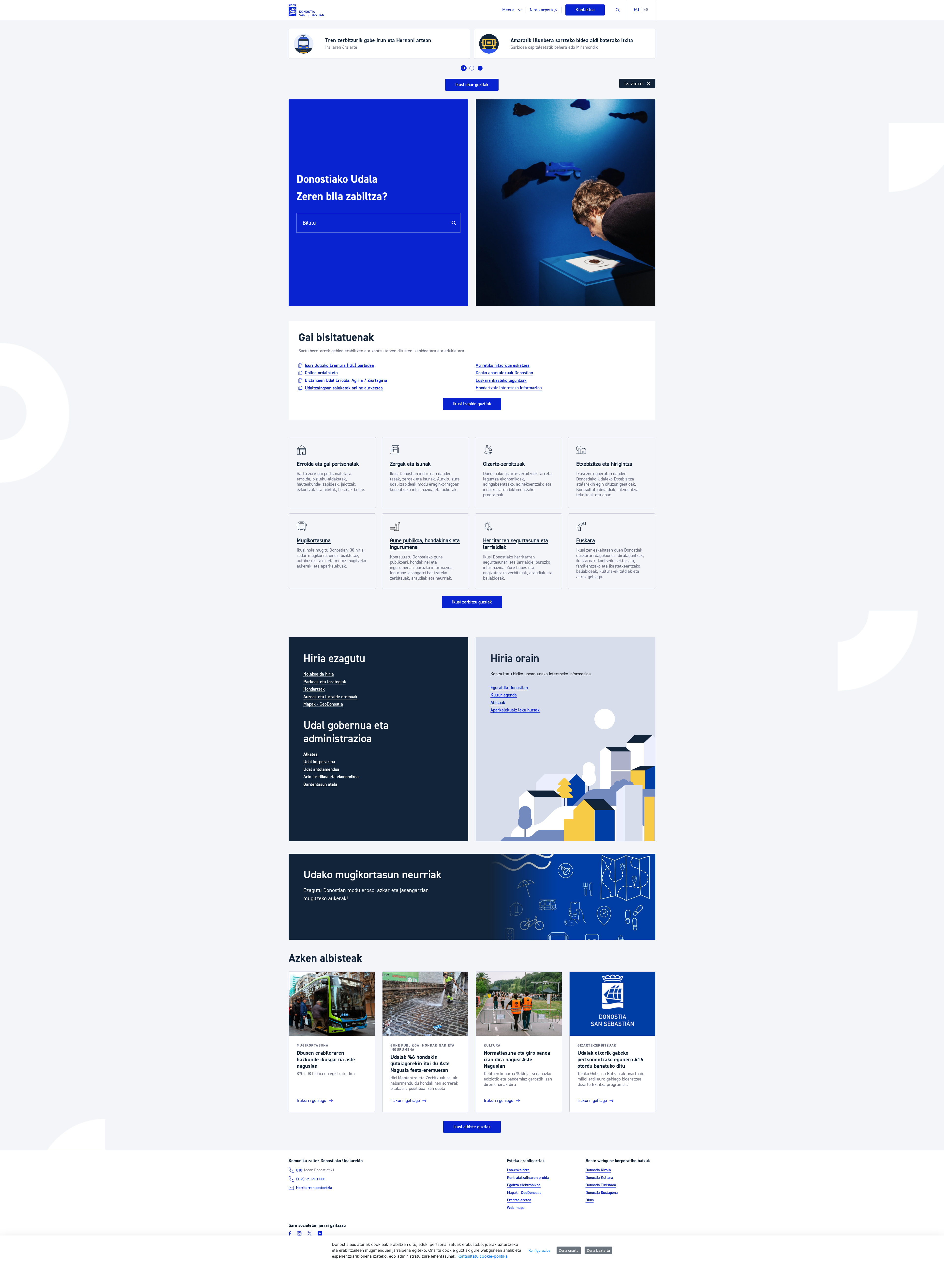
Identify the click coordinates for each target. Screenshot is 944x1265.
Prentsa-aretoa (519, 1200)
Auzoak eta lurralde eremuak (330, 697)
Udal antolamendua (321, 769)
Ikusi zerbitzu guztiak (472, 602)
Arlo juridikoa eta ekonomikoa (331, 777)
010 (299, 1170)
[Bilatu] (453, 222)
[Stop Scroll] (464, 68)
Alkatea (310, 754)
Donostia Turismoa (601, 1185)
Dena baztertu (598, 1250)
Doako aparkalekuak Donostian (504, 373)
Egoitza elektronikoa (524, 1185)
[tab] (471, 68)
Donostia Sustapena (602, 1192)
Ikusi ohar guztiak (471, 85)
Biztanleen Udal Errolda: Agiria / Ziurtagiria (346, 380)
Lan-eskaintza (518, 1170)
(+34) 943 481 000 (310, 1179)
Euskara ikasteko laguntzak (501, 380)
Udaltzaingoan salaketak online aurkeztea (344, 388)
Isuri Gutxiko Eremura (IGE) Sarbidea (339, 365)
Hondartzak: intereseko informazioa (509, 388)
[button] (512, 10)
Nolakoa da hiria (318, 674)
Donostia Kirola (598, 1170)
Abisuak (497, 703)
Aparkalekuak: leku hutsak (515, 710)
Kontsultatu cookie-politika (482, 1256)
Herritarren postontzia (314, 1187)
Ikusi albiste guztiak (472, 1127)
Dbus (590, 1200)
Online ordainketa (321, 373)
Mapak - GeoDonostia (323, 704)
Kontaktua (585, 10)
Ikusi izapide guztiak (472, 404)
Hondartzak (314, 689)
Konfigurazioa (539, 1250)
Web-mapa (516, 1207)
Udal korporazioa (319, 762)
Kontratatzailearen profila (528, 1177)
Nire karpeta (541, 10)
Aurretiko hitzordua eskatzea (503, 365)
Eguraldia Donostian (509, 688)
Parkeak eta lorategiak (324, 682)
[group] (472, 897)
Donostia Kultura (599, 1177)
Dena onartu (568, 1250)
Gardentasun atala (320, 784)
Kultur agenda (503, 695)
